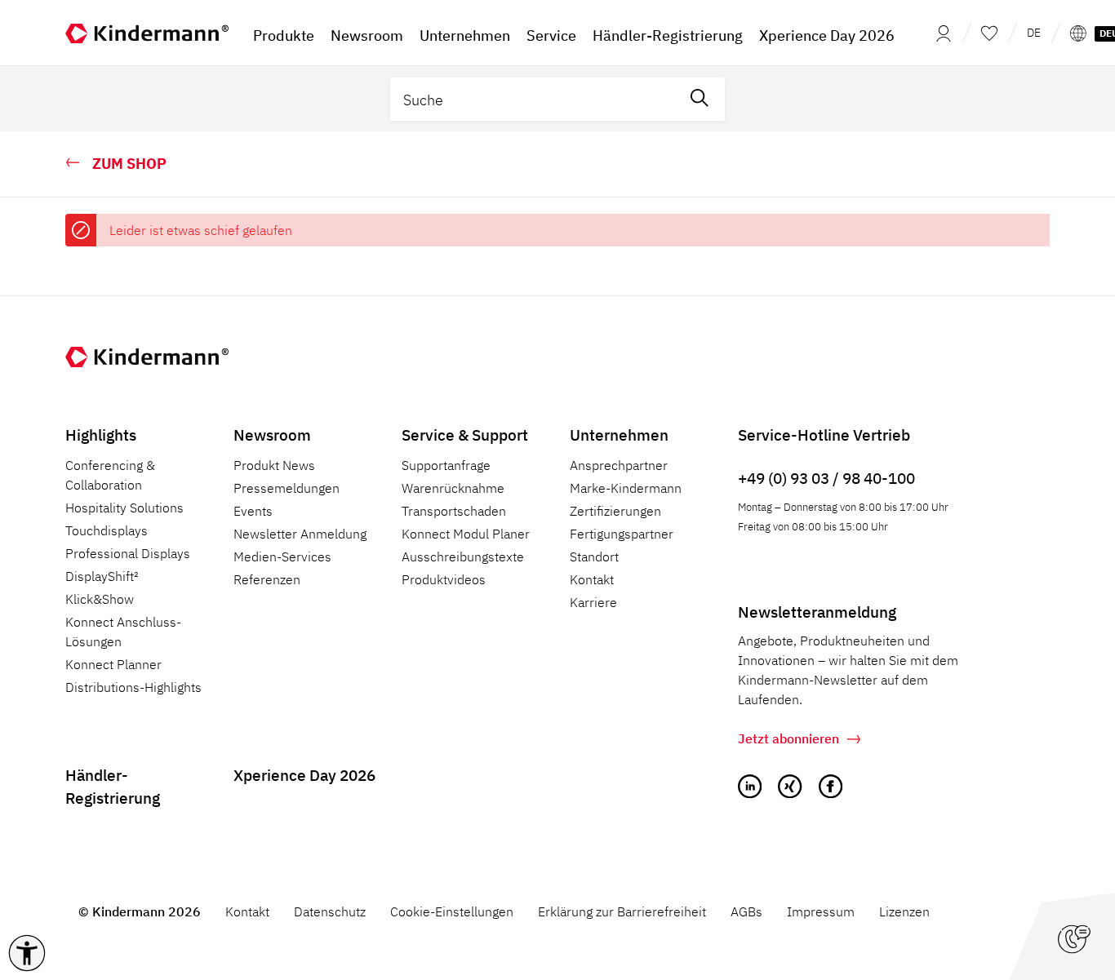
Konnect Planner (113, 664)
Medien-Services (282, 556)
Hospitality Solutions (124, 507)
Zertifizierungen (615, 511)
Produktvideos (444, 579)
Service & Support (465, 434)
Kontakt (592, 579)
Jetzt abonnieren (788, 738)
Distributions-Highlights (133, 687)
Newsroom (272, 434)
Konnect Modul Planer (466, 533)
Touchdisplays (106, 530)
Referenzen (266, 579)
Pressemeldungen (286, 488)
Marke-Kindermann (626, 488)
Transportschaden (454, 511)
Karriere (593, 602)
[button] (27, 953)
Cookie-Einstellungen (451, 911)
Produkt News (274, 465)
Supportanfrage (446, 465)
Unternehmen (619, 434)
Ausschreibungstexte (463, 556)
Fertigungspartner (621, 533)
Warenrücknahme (453, 488)
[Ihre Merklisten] (989, 32)
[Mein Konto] (938, 32)
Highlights (100, 434)
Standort (594, 556)
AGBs (746, 911)
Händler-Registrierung (112, 787)
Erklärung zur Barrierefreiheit (622, 911)
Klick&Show (99, 599)
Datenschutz (330, 911)
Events (253, 511)
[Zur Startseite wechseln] (147, 32)
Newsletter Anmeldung (299, 533)
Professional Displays (127, 553)
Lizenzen (904, 911)
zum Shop (129, 163)
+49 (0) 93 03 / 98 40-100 (826, 478)
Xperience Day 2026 (304, 775)
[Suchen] (699, 99)
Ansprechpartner (619, 465)
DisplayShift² (102, 576)
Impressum (821, 911)
